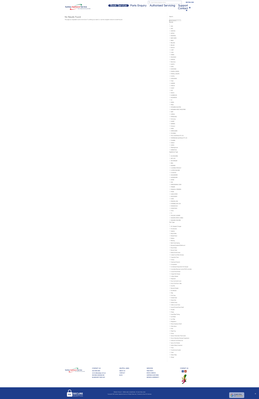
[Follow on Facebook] (183, 371)
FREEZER (173, 186)
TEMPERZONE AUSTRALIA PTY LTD (179, 138)
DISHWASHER (174, 177)
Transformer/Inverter (176, 350)
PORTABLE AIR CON (176, 203)
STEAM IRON (174, 208)
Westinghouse (174, 147)
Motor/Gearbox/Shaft (176, 323)
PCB (172, 328)
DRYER (172, 179)
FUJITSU (173, 76)
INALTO (172, 92)
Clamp (172, 259)
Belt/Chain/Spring (175, 243)
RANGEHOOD (174, 206)
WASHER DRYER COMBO (177, 217)
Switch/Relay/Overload (176, 345)
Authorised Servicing (162, 5)
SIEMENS (173, 123)
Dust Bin (173, 285)
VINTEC (172, 145)
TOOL (172, 210)
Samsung (173, 119)
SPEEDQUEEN (174, 130)
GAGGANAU (174, 78)
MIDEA (172, 102)
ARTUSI (172, 33)
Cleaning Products (175, 262)
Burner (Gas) (174, 250)
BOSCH (173, 47)
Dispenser (173, 278)
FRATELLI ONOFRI (175, 73)
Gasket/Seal (174, 297)
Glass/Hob (173, 300)
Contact (183, 8)
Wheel (172, 357)
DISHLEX (173, 59)
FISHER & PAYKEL (175, 71)
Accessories (174, 228)
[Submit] (149, 2)
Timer (172, 347)
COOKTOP (173, 172)
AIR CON (173, 158)
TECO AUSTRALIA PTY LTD (177, 135)
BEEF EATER (173, 38)
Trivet (172, 352)
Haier (172, 80)
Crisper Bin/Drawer (175, 274)
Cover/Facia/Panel (175, 271)
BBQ (172, 163)
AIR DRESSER (174, 160)
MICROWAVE (174, 196)
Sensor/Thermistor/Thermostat (178, 335)
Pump (172, 333)
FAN (172, 182)
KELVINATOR (174, 97)
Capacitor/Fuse (175, 257)
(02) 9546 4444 (190, 2)
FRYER (172, 191)
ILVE (172, 90)
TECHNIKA (173, 133)
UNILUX (172, 142)
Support (183, 5)
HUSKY (172, 88)
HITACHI (173, 85)
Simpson (173, 126)
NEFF (172, 111)
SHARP (172, 121)
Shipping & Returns (153, 375)
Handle (172, 309)
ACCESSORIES (174, 156)
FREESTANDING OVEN (176, 184)
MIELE (172, 104)
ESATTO (173, 64)
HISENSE (173, 83)
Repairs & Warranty (153, 377)
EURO (172, 66)
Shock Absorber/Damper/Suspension (180, 338)
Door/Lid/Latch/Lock (176, 281)
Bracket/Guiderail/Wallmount (178, 245)
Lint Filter (173, 319)
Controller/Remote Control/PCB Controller (181, 269)
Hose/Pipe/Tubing (175, 314)
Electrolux (173, 61)
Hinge (172, 312)
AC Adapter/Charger (176, 226)
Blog (120, 375)
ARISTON (173, 30)
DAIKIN (172, 54)
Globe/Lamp (174, 302)
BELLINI (172, 45)
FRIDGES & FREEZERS (176, 189)
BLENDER (173, 165)
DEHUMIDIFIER (174, 175)
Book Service (118, 5)
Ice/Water (173, 316)
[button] (236, 395)
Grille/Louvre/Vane (175, 304)
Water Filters (174, 354)
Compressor (174, 264)
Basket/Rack (174, 235)
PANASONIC (174, 116)
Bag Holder (174, 233)
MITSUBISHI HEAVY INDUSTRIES (178, 109)
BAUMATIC (173, 35)
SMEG (172, 128)
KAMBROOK (174, 95)
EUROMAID (173, 69)
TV (171, 213)
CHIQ (172, 52)
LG (171, 99)
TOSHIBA (173, 140)
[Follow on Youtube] (185, 371)
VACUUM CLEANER (175, 215)
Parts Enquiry (138, 5)
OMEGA (173, 114)
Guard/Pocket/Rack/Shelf (177, 307)
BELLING (173, 42)
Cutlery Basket (174, 276)
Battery (172, 238)
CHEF (172, 50)
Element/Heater (174, 288)
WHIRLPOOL (174, 149)
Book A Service (151, 373)
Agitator (173, 231)
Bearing (173, 240)
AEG (172, 26)
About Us (122, 370)
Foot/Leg (173, 295)
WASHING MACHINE (176, 220)
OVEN (172, 198)
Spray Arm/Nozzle (175, 343)
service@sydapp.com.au (99, 373)
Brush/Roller (174, 247)
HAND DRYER (174, 194)
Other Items (174, 326)
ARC (172, 28)
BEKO (172, 40)
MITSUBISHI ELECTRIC (176, 107)
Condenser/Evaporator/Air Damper (179, 266)
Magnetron (173, 321)
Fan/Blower (174, 290)
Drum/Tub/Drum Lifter (176, 283)
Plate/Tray (173, 331)
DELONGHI (173, 57)
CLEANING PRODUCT (176, 167)
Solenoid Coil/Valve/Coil (177, 340)
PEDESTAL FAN (174, 201)
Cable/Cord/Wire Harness (177, 254)
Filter (172, 293)
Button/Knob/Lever (175, 252)
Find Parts (150, 370)
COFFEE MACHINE (175, 170)
